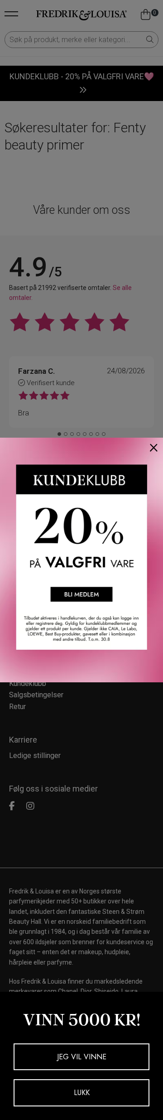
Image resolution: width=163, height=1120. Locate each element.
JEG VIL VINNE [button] (81, 1057)
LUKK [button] (82, 1092)
